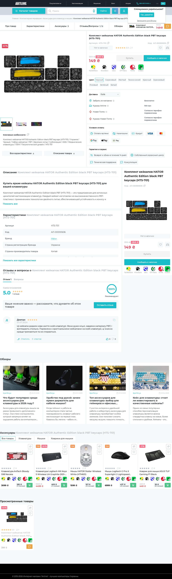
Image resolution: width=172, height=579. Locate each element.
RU (163, 3)
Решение (97, 3)
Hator (54, 238)
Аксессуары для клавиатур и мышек (57, 18)
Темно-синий (134, 80)
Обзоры (118, 26)
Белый (114, 85)
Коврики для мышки (62, 438)
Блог (113, 3)
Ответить (25, 339)
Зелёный (104, 85)
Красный (147, 80)
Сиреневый (110, 80)
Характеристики (35, 26)
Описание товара (62, 153)
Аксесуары (62, 26)
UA (157, 3)
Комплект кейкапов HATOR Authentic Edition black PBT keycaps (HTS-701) (102, 18)
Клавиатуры (25, 438)
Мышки (41, 438)
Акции (128, 3)
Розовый (94, 85)
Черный (99, 80)
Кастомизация (77, 3)
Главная (15, 18)
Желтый (122, 80)
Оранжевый (159, 80)
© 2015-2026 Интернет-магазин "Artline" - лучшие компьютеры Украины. (45, 576)
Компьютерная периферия (31, 18)
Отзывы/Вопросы (91, 26)
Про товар (10, 26)
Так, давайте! (147, 15)
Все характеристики (20, 153)
